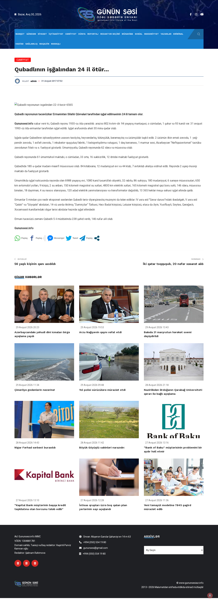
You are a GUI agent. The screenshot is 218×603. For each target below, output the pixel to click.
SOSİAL (138, 34)
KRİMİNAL (178, 34)
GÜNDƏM (31, 34)
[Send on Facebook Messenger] (55, 238)
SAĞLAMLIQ (31, 44)
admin (33, 81)
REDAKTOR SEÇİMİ (110, 34)
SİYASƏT (42, 34)
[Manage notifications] (210, 595)
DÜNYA (81, 34)
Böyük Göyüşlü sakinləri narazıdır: (102, 447)
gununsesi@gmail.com (95, 548)
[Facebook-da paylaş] (35, 238)
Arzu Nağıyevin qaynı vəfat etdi (100, 332)
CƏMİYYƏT (70, 34)
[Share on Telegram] (85, 238)
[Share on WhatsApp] (21, 238)
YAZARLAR (166, 34)
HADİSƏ (19, 44)
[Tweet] (72, 238)
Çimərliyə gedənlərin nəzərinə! (34, 389)
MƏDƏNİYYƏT (151, 34)
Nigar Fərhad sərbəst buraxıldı (35, 447)
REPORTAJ (92, 34)
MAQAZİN (44, 44)
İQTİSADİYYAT (56, 34)
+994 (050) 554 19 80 (94, 542)
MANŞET (20, 34)
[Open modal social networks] (97, 238)
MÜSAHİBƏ (127, 34)
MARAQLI (55, 44)
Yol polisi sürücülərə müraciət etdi (102, 389)
